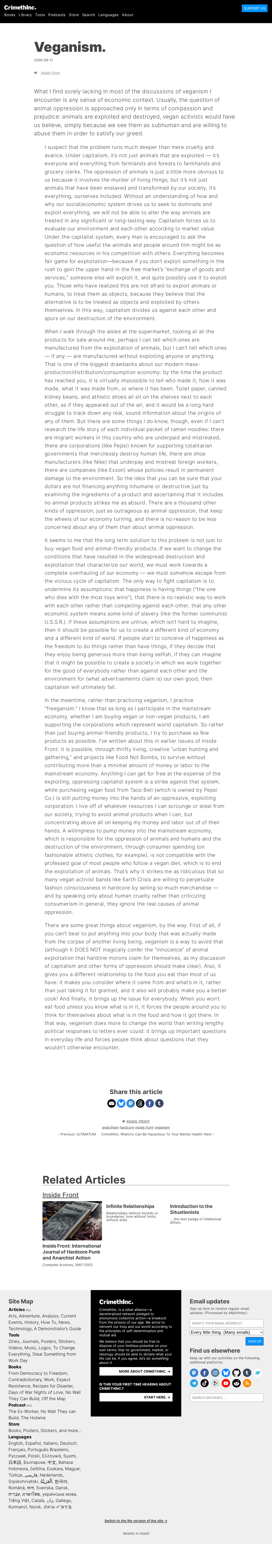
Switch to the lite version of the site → (136, 1521)
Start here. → (157, 1397)
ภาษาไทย (31, 1494)
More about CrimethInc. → (144, 1371)
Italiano (50, 1443)
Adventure (29, 1315)
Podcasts (57, 15)
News (64, 1322)
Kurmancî (17, 1506)
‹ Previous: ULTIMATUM (77, 1134)
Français (16, 1449)
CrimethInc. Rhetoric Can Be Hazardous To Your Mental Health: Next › (157, 1134)
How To (48, 1322)
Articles (16, 1309)
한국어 (61, 1481)
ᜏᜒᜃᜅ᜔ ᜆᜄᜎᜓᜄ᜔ (57, 1506)
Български (34, 1462)
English (15, 1443)
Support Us (254, 8)
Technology (20, 1328)
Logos (45, 1347)
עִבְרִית (14, 1494)
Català (37, 1500)
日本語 (14, 1462)
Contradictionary (25, 1379)
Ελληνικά (51, 1456)
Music (30, 1347)
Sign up (254, 1341)
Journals (30, 1341)
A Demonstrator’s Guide (57, 1328)
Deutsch (68, 1443)
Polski (34, 1456)
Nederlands (51, 1475)
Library (25, 15)
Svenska (44, 1487)
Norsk (35, 1506)
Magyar (72, 1468)
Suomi (69, 1456)
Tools (40, 15)
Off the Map (54, 1398)
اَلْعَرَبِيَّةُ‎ (46, 1481)
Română (16, 1487)
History (31, 1322)
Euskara (55, 1468)
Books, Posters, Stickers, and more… (45, 1430)
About (127, 15)
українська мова (59, 1494)
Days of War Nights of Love (35, 1392)
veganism (162, 1127)
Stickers (66, 1341)
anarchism (110, 1127)
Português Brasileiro (48, 1449)
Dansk (61, 1487)
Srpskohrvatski (23, 1481)
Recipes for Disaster (53, 1385)
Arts (12, 1315)
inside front (144, 1127)
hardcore (127, 1127)
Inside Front (50, 73)
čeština (37, 1468)
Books (10, 15)
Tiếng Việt (18, 1500)
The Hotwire (33, 1417)
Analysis (50, 1315)
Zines (13, 1341)
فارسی (31, 1475)
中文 (52, 1462)
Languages (108, 15)
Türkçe (15, 1475)
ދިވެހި (50, 1500)
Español (33, 1443)
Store (74, 15)
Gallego (63, 1500)
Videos (15, 1347)
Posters (48, 1341)
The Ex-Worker (23, 1411)
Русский (17, 1456)
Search (88, 15)
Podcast (17, 1405)
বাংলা (30, 1487)
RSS (28, 1310)
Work (49, 1379)
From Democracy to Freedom (37, 1373)
